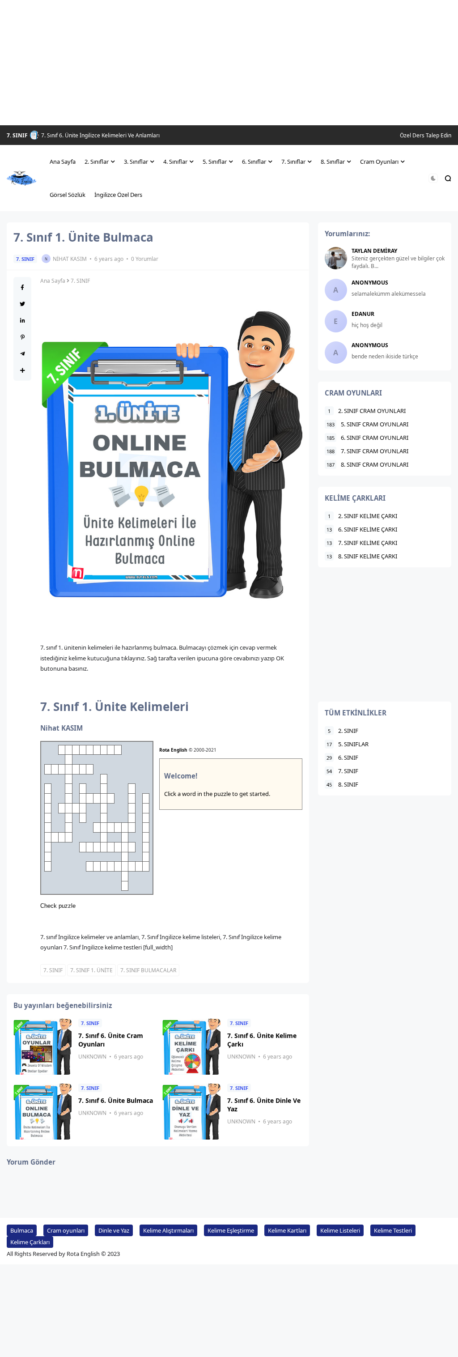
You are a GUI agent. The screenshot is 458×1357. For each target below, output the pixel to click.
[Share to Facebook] (22, 287)
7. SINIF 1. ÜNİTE (91, 970)
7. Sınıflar (293, 161)
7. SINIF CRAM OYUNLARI (367, 451)
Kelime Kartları (287, 1230)
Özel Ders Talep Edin (425, 135)
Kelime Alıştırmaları (168, 1230)
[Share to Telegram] (22, 353)
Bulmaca (21, 1230)
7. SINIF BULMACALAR (148, 970)
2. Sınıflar (97, 161)
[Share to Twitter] (22, 304)
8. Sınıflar (333, 161)
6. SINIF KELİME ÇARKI (362, 529)
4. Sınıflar (175, 161)
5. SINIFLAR (348, 744)
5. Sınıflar (215, 161)
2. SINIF (343, 731)
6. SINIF (342, 757)
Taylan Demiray (374, 251)
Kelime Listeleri (340, 1230)
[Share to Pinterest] (23, 337)
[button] (433, 178)
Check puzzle (58, 905)
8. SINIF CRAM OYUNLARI (367, 464)
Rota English (173, 750)
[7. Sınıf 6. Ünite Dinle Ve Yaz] (191, 1112)
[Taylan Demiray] (336, 258)
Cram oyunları (66, 1230)
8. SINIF (342, 784)
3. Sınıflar (136, 161)
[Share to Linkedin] (22, 320)
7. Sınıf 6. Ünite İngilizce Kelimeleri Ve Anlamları (100, 135)
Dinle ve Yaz (113, 1230)
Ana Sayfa (63, 161)
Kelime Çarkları (30, 1242)
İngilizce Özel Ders (118, 195)
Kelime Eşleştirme (231, 1230)
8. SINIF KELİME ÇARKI (362, 556)
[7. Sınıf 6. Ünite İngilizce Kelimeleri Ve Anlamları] (34, 135)
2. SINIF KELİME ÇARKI (362, 516)
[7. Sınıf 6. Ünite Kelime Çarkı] (191, 1047)
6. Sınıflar (254, 161)
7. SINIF (17, 135)
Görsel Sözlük (67, 195)
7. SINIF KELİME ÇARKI (362, 543)
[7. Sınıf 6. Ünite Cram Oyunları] (42, 1047)
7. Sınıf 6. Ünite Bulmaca (115, 1100)
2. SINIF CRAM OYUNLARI (367, 411)
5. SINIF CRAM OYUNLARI (367, 424)
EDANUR (363, 314)
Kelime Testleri (393, 1230)
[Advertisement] (229, 62)
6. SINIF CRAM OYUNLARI (367, 438)
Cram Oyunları (379, 161)
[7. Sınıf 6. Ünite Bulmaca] (42, 1112)
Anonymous (370, 282)
